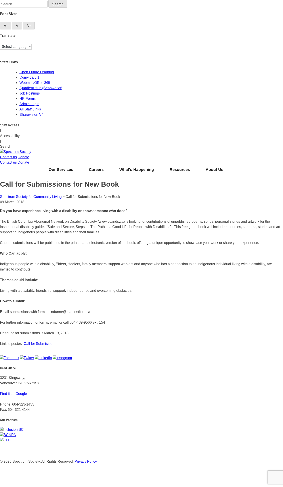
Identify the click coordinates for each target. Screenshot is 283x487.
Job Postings (29, 93)
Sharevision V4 (31, 114)
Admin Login (29, 104)
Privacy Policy (86, 461)
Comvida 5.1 (29, 77)
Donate (23, 157)
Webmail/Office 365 (34, 83)
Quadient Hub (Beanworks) (40, 88)
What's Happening (136, 169)
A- (5, 26)
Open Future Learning (36, 72)
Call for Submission (39, 344)
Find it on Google (13, 394)
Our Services (61, 169)
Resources (180, 169)
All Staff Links (30, 109)
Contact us (8, 157)
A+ (29, 26)
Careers (96, 169)
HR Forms (27, 98)
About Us (214, 169)
